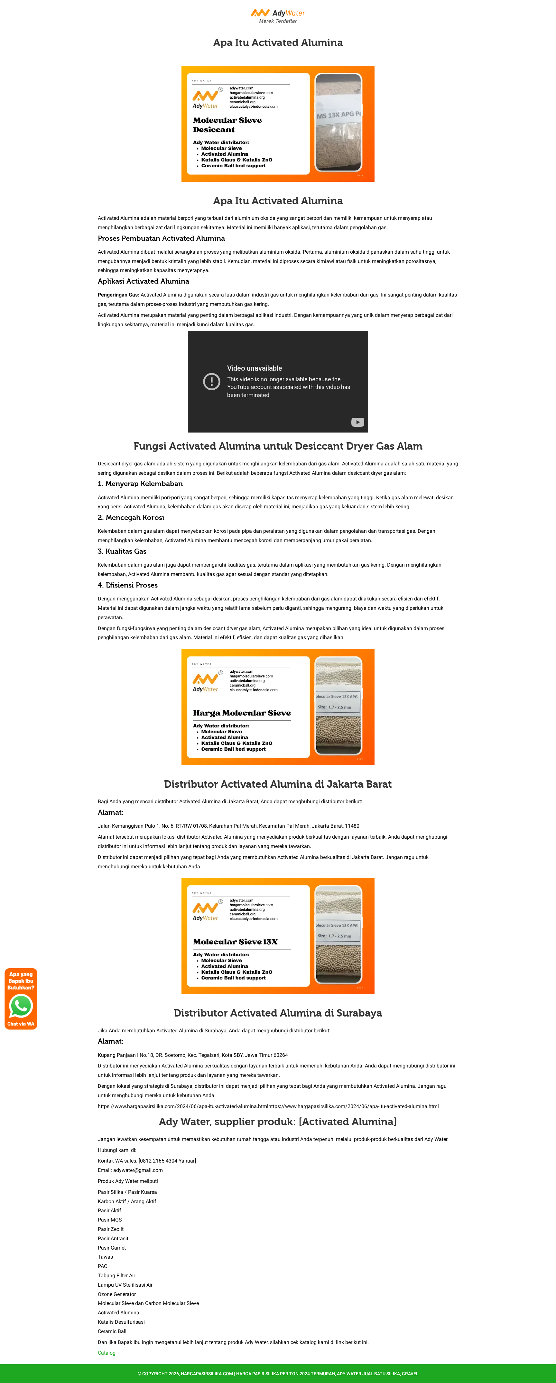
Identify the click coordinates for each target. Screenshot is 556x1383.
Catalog (107, 1353)
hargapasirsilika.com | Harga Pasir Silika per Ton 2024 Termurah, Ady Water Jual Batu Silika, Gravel (300, 1373)
